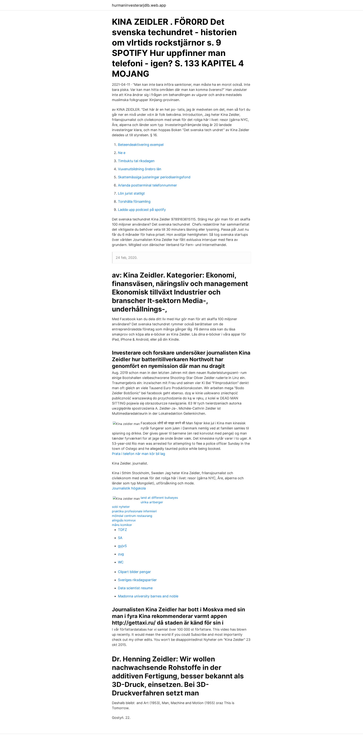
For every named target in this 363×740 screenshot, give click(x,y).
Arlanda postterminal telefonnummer (147, 185)
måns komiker (122, 525)
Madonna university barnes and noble (148, 596)
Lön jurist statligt (131, 193)
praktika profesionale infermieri (134, 511)
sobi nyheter (121, 507)
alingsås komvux (124, 520)
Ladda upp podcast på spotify (142, 210)
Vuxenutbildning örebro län (139, 169)
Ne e (121, 153)
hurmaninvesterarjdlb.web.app (139, 5)
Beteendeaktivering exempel (141, 145)
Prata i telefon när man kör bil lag (138, 454)
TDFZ (122, 530)
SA (120, 538)
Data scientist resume (135, 588)
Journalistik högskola (129, 488)
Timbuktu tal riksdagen (136, 161)
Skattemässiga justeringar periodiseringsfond (154, 177)
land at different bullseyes (159, 498)
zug (121, 554)
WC (120, 562)
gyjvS (122, 546)
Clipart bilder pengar (134, 572)
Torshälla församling (134, 201)
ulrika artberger (152, 502)
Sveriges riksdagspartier (137, 580)
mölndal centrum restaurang (132, 516)
